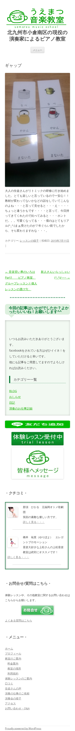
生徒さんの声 (13, 688)
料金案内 (13, 663)
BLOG (13, 391)
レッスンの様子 (29, 240)
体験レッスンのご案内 (18, 678)
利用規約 (13, 673)
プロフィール (13, 653)
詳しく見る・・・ (34, 522)
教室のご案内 (13, 658)
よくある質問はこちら (18, 620)
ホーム (9, 648)
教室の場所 (14, 668)
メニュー (37, 50)
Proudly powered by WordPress (23, 728)
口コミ (9, 683)
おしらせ (15, 397)
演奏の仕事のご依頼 (17, 693)
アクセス (10, 703)
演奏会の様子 (13, 698)
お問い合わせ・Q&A (17, 708)
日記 (12, 403)
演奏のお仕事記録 (20, 408)
